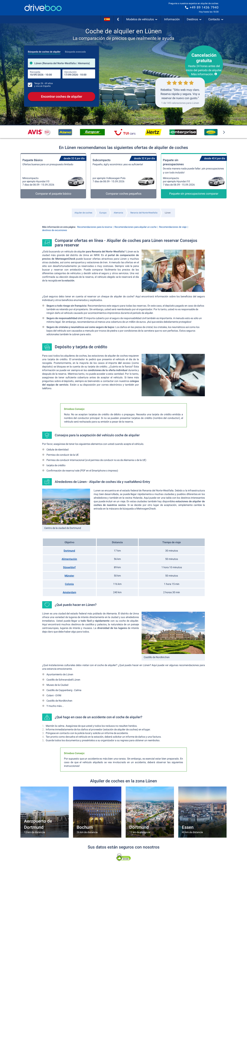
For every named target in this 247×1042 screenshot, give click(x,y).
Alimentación (69, 559)
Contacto (214, 19)
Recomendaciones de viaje (173, 227)
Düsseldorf (69, 567)
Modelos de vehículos (140, 19)
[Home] (43, 8)
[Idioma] (107, 19)
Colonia (69, 584)
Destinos (192, 19)
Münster (69, 575)
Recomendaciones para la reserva (94, 227)
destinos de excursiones (54, 230)
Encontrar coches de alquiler (61, 96)
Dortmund (69, 550)
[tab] (44, 50)
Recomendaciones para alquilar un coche (135, 227)
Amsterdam (69, 592)
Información (172, 19)
